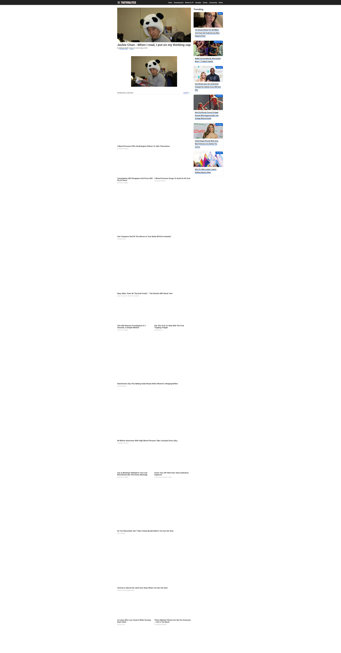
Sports (205, 2)
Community (213, 2)
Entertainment (178, 2)
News (170, 2)
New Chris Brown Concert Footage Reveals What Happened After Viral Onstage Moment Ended (206, 115)
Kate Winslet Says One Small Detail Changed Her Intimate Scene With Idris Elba (208, 87)
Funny (132, 48)
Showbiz (198, 2)
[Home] (128, 2)
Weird (221, 2)
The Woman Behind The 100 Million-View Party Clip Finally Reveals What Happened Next (207, 33)
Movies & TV (189, 2)
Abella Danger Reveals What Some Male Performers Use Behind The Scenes (206, 144)
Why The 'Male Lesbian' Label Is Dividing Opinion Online (205, 171)
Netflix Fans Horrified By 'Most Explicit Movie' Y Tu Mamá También (208, 60)
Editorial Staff (123, 48)
